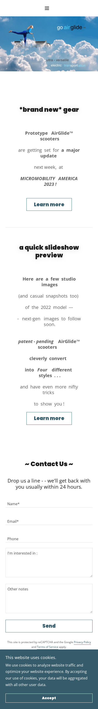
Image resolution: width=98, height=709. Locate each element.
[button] (48, 8)
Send (49, 625)
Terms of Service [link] (47, 647)
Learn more (49, 204)
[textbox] (49, 501)
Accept (49, 698)
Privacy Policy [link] (82, 642)
